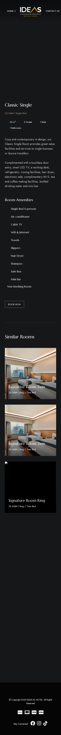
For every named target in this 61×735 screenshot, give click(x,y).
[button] (14, 304)
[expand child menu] (15, 11)
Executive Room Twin (27, 387)
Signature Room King (27, 500)
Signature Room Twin (27, 443)
